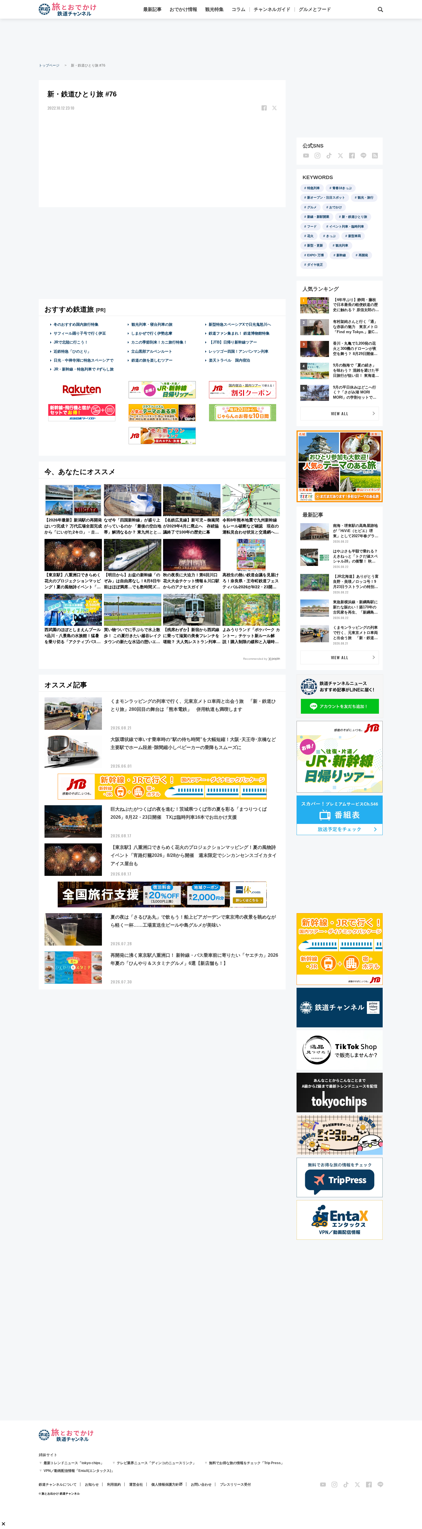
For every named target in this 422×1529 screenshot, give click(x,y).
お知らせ (92, 1485)
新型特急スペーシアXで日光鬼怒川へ (240, 324)
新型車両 (354, 236)
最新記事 (152, 9)
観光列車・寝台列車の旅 (152, 324)
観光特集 (214, 9)
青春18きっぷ (342, 188)
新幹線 (341, 255)
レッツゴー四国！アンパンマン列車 (238, 351)
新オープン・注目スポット (326, 197)
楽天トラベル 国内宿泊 (229, 360)
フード (312, 226)
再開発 (363, 255)
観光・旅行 (365, 197)
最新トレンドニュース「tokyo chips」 (74, 1463)
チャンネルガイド (272, 9)
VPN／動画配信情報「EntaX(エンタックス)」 (79, 1471)
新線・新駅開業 (318, 216)
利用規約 (114, 1485)
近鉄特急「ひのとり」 (72, 351)
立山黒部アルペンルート (151, 351)
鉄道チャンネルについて (58, 1485)
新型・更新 (315, 245)
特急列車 (313, 188)
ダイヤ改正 (315, 264)
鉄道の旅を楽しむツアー (152, 360)
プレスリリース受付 (235, 1485)
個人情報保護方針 (165, 1485)
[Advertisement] (211, 40)
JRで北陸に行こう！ (71, 342)
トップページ (49, 65)
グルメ (312, 207)
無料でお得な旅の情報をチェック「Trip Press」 (246, 1463)
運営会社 (136, 1485)
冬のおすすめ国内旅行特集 (76, 324)
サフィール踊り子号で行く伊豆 (80, 333)
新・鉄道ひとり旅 (354, 216)
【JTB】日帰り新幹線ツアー (233, 342)
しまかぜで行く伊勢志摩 (151, 333)
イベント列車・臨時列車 (346, 226)
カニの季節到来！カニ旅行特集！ (159, 342)
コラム (238, 9)
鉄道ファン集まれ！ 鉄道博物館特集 (239, 333)
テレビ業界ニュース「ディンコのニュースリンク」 (156, 1463)
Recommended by (255, 658)
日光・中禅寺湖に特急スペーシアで (83, 360)
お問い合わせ (201, 1485)
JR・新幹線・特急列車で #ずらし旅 (84, 369)
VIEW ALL (340, 413)
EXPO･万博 (315, 255)
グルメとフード (315, 9)
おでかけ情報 (183, 9)
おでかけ (335, 207)
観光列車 (342, 245)
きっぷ (331, 236)
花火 (310, 236)
